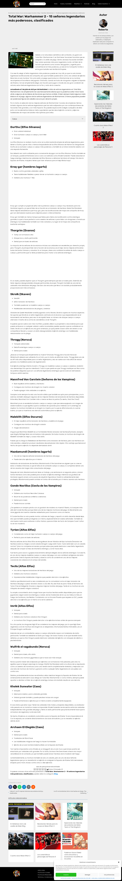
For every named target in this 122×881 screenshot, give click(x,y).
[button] (119, 862)
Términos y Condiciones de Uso (47, 877)
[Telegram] (24, 787)
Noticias (86, 4)
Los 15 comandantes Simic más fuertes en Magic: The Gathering (70, 792)
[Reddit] (33, 787)
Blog (93, 4)
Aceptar (66, 875)
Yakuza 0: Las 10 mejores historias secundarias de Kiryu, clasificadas (26, 792)
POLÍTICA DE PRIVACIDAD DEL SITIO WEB (81, 878)
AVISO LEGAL (41, 870)
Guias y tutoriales (65, 4)
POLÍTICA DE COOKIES (66, 878)
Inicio (55, 4)
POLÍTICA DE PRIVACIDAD (45, 875)
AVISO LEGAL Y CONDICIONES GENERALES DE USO (103, 878)
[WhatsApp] (19, 787)
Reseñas (77, 4)
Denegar (87, 875)
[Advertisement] (48, 34)
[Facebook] (10, 787)
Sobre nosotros (103, 4)
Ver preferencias (109, 875)
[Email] (29, 787)
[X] (15, 787)
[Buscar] (44, 3)
